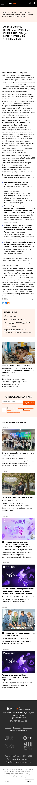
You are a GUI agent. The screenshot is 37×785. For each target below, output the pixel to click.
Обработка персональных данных (18, 762)
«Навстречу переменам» (11, 167)
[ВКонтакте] (6, 303)
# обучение (8, 332)
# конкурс (9, 323)
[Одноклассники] (8, 303)
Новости (13, 12)
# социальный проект (26, 332)
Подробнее (7, 781)
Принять (29, 781)
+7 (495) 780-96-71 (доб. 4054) (18, 718)
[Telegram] (3, 303)
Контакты (8, 728)
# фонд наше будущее (12, 330)
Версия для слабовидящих (18, 730)
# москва (16, 332)
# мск (13, 326)
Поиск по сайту (27, 728)
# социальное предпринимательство (15, 317)
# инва (7, 326)
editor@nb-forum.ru (18, 715)
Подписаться (29, 403)
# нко (24, 330)
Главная (4, 12)
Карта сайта (16, 728)
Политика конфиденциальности (18, 759)
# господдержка (22, 323)
